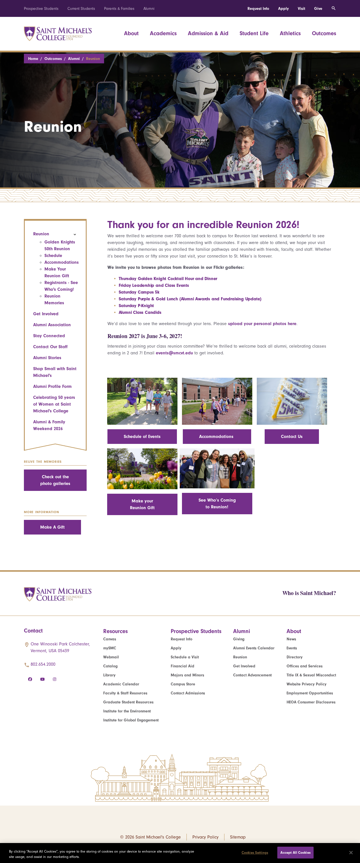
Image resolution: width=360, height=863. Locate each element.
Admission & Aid (208, 33)
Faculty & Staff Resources (125, 693)
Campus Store (183, 684)
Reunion (41, 233)
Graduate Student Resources (128, 702)
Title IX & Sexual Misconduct (311, 675)
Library (109, 675)
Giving (238, 639)
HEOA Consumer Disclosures (311, 702)
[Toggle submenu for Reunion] (74, 235)
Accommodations (61, 262)
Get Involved (45, 313)
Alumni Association (52, 324)
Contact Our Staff (50, 346)
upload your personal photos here (262, 323)
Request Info (258, 8)
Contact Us (292, 436)
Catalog (110, 666)
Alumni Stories (47, 357)
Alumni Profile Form (52, 386)
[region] (180, 853)
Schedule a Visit (185, 657)
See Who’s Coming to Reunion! (217, 503)
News (291, 639)
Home (33, 58)
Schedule (53, 255)
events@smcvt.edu (174, 353)
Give (318, 8)
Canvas (109, 639)
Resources (115, 631)
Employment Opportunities (310, 693)
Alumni (148, 8)
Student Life (254, 33)
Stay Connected (49, 335)
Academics (163, 33)
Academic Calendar (121, 684)
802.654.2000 (43, 664)
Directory (295, 657)
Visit (301, 8)
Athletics (290, 33)
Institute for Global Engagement (131, 720)
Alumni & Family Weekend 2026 (49, 425)
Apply (283, 8)
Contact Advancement (252, 675)
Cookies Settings (255, 852)
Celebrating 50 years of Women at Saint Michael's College (54, 404)
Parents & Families (119, 8)
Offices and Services (305, 666)
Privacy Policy (205, 837)
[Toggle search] (333, 8)
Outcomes (324, 33)
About (131, 33)
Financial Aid (182, 666)
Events (292, 648)
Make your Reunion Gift (142, 504)
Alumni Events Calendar (253, 648)
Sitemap (238, 837)
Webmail (111, 657)
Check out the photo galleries (55, 480)
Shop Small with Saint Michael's (54, 372)
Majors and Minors (187, 675)
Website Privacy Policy (307, 684)
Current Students (81, 8)
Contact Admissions (188, 693)
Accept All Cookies (295, 852)
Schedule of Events (142, 436)
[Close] (351, 852)
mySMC (109, 648)
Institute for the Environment (127, 711)
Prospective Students (41, 8)
